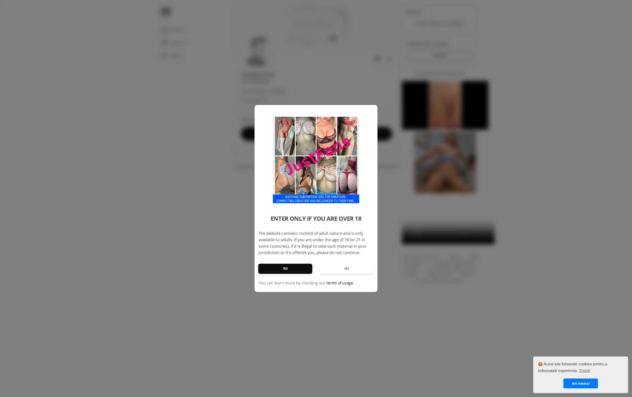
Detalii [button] (584, 371)
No (347, 268)
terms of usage (339, 283)
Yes (285, 268)
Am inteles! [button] (581, 383)
